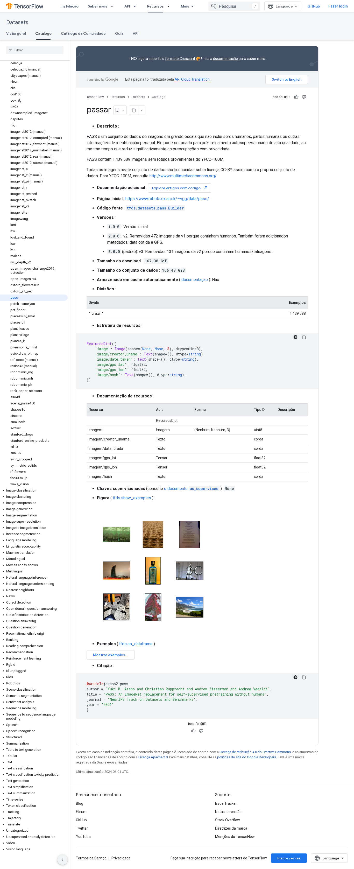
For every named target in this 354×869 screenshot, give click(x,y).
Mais (185, 6)
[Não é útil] (304, 97)
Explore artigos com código (180, 187)
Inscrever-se (289, 858)
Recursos (155, 6)
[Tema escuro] (295, 337)
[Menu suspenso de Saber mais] (113, 6)
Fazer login (338, 6)
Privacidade (121, 858)
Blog (79, 803)
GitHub (313, 6)
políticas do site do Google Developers (246, 757)
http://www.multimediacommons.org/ (183, 175)
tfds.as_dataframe (136, 643)
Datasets (17, 22)
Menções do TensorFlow (235, 837)
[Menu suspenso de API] (136, 6)
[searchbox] (34, 50)
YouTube (83, 837)
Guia (119, 33)
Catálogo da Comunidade (83, 33)
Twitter (82, 828)
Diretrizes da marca (231, 828)
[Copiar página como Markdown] (133, 110)
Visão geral (16, 33)
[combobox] (234, 6)
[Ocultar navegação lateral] (62, 859)
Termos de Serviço (91, 858)
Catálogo (43, 33)
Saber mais (97, 6)
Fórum (81, 812)
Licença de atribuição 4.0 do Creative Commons (255, 752)
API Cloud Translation (192, 79)
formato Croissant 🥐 (182, 59)
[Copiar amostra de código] (304, 337)
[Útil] (296, 97)
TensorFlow (95, 97)
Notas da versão (228, 812)
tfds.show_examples (132, 497)
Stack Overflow (227, 820)
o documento (191, 488)
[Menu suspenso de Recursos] (170, 6)
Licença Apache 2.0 (153, 757)
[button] (34, 490)
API (127, 6)
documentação (225, 59)
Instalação (69, 6)
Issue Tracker (226, 803)
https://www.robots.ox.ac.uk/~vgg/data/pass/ (167, 198)
